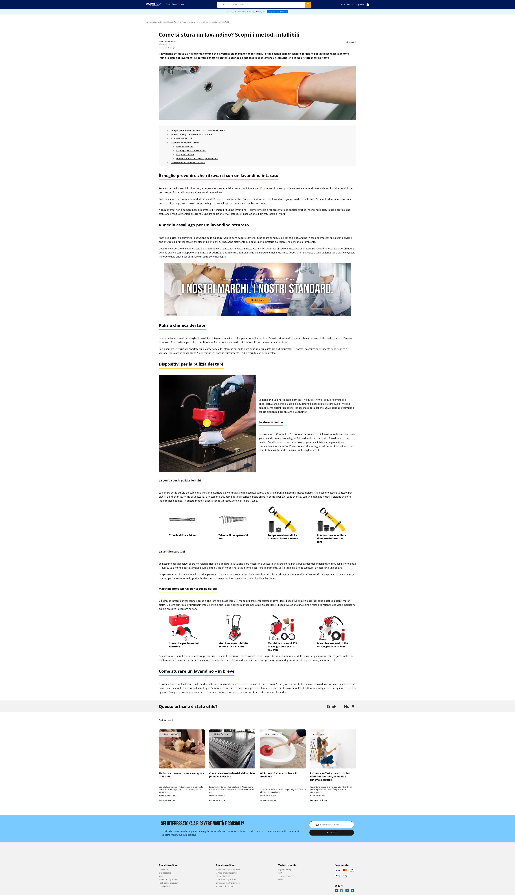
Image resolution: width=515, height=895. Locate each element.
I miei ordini (164, 886)
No (347, 706)
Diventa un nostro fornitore (228, 883)
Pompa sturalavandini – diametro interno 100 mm (331, 538)
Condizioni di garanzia (226, 879)
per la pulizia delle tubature (293, 403)
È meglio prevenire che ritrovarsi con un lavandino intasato (198, 130)
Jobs (161, 876)
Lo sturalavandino (184, 146)
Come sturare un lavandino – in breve (188, 162)
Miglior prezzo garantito (226, 873)
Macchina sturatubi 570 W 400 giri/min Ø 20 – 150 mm (282, 646)
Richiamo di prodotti (225, 886)
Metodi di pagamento (168, 879)
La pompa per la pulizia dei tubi (191, 150)
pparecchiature (268, 403)
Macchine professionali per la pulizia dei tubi (197, 158)
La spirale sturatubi (185, 154)
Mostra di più (257, 300)
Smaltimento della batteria (228, 869)
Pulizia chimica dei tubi (181, 138)
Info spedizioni (165, 873)
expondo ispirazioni (155, 22)
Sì (328, 706)
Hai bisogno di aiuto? (168, 883)
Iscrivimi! (331, 832)
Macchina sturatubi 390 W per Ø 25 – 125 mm (233, 645)
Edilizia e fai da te (173, 22)
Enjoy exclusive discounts (277, 12)
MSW (280, 873)
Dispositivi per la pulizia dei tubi (186, 142)
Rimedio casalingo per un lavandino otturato (191, 134)
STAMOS (282, 879)
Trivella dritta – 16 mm (183, 535)
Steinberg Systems (286, 876)
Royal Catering (284, 869)
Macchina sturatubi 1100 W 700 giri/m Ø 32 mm (332, 645)
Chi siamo (163, 869)
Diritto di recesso (223, 876)
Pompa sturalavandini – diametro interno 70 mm (283, 537)
